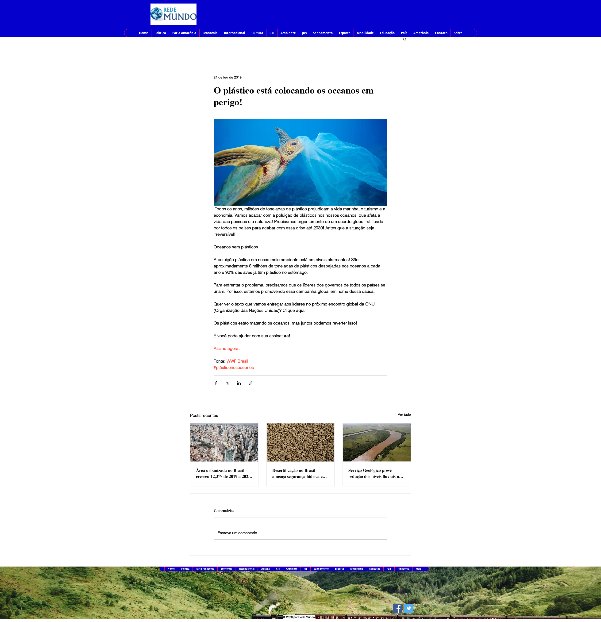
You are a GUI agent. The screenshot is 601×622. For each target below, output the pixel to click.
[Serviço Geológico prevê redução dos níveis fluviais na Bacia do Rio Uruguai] (377, 442)
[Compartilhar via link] (250, 383)
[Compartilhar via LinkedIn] (239, 383)
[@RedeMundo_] (408, 608)
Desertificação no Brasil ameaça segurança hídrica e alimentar (297, 473)
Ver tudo (404, 414)
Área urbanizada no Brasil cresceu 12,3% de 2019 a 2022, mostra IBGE (223, 473)
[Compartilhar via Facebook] (216, 383)
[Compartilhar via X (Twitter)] (227, 383)
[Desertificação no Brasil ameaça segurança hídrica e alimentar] (301, 442)
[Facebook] (397, 608)
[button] (405, 39)
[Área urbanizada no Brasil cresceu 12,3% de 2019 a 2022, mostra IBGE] (224, 442)
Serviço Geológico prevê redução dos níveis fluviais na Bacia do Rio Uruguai (374, 473)
